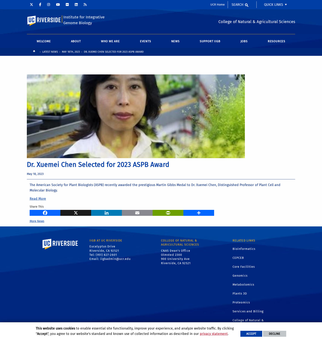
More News (37, 221)
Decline (274, 333)
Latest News (50, 51)
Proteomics (241, 302)
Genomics (240, 275)
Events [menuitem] (145, 41)
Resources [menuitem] (276, 41)
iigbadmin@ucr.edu (115, 259)
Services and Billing (248, 311)
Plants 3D (240, 293)
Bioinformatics (244, 249)
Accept (251, 333)
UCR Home (217, 4)
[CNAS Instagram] (48, 4)
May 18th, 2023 (71, 51)
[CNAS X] (31, 4)
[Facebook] (45, 212)
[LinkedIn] (106, 212)
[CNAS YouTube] (58, 4)
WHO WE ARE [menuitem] (110, 41)
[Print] (168, 212)
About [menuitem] (76, 41)
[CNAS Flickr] (67, 4)
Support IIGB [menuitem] (210, 41)
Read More (38, 199)
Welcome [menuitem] (44, 41)
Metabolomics (243, 284)
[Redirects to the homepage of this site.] (34, 52)
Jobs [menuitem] (244, 41)
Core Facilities (244, 266)
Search (237, 5)
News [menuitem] (175, 41)
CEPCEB (238, 258)
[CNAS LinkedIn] (76, 4)
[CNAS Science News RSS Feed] (85, 4)
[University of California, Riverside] (60, 249)
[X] (75, 212)
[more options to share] (198, 212)
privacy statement (214, 334)
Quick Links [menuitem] (273, 5)
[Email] (137, 212)
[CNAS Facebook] (40, 4)
